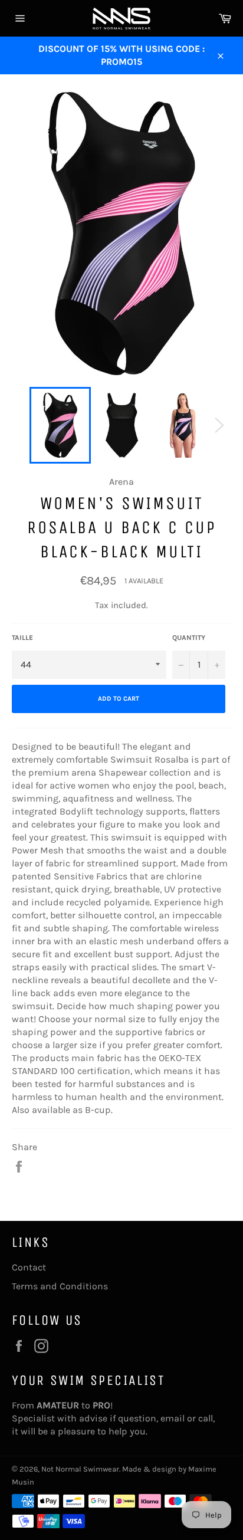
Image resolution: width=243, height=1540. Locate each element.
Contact (29, 1267)
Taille (22, 637)
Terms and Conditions (60, 1286)
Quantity (188, 637)
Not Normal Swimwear (80, 1469)
